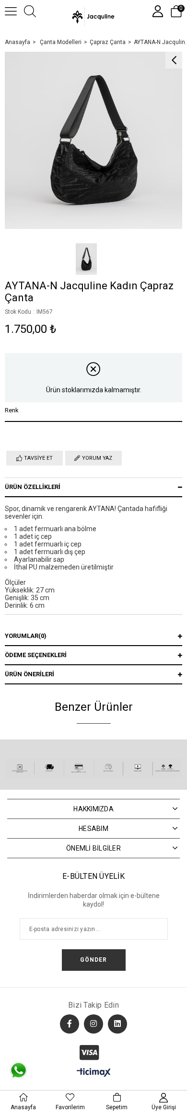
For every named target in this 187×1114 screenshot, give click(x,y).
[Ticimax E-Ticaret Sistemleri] (94, 1073)
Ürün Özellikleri (32, 486)
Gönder (93, 959)
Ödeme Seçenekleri (36, 655)
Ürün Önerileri (29, 674)
